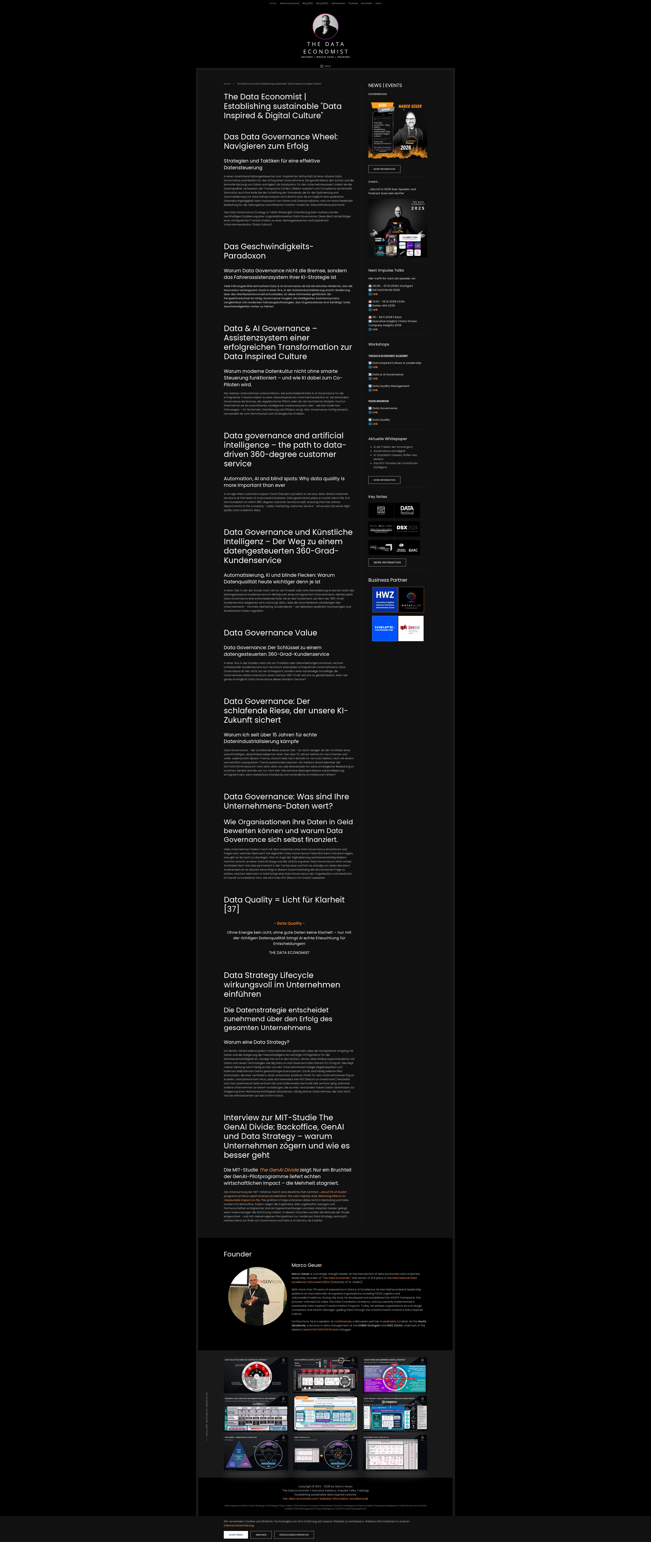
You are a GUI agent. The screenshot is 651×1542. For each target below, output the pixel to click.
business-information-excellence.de (344, 1499)
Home (273, 3)
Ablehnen (261, 1534)
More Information (384, 169)
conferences (342, 1321)
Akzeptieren (236, 1534)
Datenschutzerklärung (239, 1525)
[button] (325, 66)
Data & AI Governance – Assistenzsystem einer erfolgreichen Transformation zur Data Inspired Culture (288, 342)
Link (375, 294)
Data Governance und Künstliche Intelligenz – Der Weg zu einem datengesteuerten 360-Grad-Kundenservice (288, 546)
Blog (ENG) (322, 3)
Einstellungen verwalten (294, 1534)
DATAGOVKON (322, 1329)
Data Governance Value (270, 632)
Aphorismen (338, 3)
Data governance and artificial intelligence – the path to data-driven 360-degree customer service (285, 449)
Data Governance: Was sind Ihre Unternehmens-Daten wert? (286, 801)
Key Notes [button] (366, 3)
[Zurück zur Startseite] (325, 35)
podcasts (389, 1321)
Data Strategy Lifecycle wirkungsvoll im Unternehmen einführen (282, 984)
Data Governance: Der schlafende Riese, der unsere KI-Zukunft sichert (286, 710)
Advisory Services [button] (289, 3)
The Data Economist (336, 1278)
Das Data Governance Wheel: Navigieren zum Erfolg (281, 141)
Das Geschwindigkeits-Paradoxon (269, 251)
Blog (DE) (308, 3)
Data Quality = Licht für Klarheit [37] (284, 904)
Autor (378, 3)
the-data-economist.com (300, 1499)
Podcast (353, 3)
